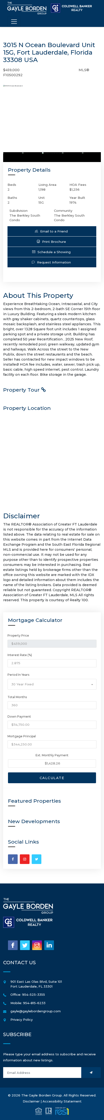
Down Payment (19, 716)
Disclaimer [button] (31, 1101)
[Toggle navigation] (14, 21)
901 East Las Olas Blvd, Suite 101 (36, 981)
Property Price (18, 635)
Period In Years (18, 674)
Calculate (52, 778)
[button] (52, 231)
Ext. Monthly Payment (52, 755)
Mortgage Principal (21, 736)
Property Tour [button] (22, 390)
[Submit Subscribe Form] (91, 1072)
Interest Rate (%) (19, 655)
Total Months (17, 697)
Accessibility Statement (62, 1101)
